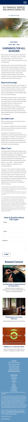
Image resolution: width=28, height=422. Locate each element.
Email (5, 231)
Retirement (14, 377)
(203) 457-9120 (15, 15)
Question (5, 240)
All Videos (14, 389)
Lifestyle (14, 386)
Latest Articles (14, 388)
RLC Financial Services (5, 418)
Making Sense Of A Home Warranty (14, 318)
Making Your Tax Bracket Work (14, 347)
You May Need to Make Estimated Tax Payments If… (14, 285)
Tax (14, 383)
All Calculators (14, 391)
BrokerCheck (3, 393)
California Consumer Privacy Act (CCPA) (16, 411)
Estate (14, 380)
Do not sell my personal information (9, 413)
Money (14, 384)
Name (5, 222)
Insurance (14, 381)
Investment (14, 378)
